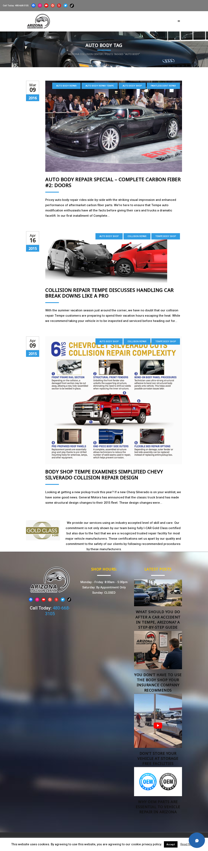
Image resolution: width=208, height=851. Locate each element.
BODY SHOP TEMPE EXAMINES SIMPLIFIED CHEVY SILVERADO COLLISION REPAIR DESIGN (104, 474)
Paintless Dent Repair (163, 86)
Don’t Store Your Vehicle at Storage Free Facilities (158, 758)
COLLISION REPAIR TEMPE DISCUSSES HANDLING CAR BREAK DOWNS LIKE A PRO (109, 293)
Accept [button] (170, 844)
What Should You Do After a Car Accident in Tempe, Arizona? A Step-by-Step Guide (158, 619)
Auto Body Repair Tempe (100, 86)
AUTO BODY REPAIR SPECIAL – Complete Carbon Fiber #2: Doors (113, 182)
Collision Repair (137, 236)
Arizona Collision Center (85, 54)
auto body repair (66, 86)
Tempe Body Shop (165, 236)
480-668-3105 (21, 5)
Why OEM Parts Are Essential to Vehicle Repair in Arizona (158, 806)
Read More (188, 844)
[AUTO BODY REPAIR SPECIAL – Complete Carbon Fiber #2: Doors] (113, 126)
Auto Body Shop (132, 86)
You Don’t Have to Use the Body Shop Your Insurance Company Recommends (158, 682)
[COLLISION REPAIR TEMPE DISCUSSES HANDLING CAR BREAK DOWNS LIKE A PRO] (113, 257)
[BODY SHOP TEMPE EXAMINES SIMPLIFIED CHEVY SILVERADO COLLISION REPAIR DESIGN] (113, 400)
